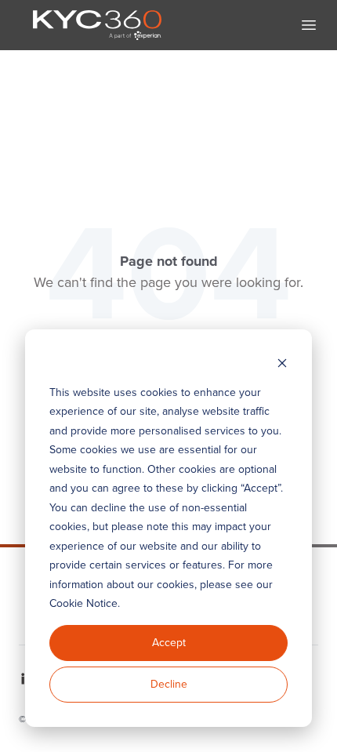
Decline (168, 684)
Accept (169, 642)
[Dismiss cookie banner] (282, 362)
